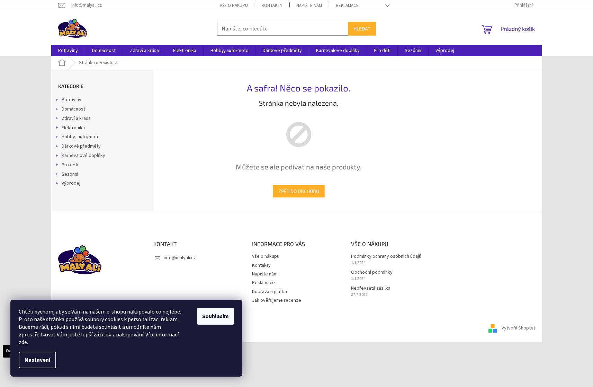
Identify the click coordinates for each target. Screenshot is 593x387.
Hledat (361, 29)
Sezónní (70, 174)
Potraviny (71, 99)
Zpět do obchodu (298, 191)
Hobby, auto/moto (81, 136)
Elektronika (73, 127)
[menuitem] (68, 50)
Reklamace (347, 5)
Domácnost (73, 109)
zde (23, 342)
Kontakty (272, 5)
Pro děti (70, 164)
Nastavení (37, 360)
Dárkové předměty (81, 146)
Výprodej (71, 183)
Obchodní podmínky (372, 272)
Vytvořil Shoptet (518, 328)
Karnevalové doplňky (83, 155)
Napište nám (309, 5)
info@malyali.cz (180, 257)
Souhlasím (215, 316)
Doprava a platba (269, 291)
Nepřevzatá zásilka (370, 288)
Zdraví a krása (76, 118)
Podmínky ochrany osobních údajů (386, 256)
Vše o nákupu (234, 5)
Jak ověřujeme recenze (276, 300)
